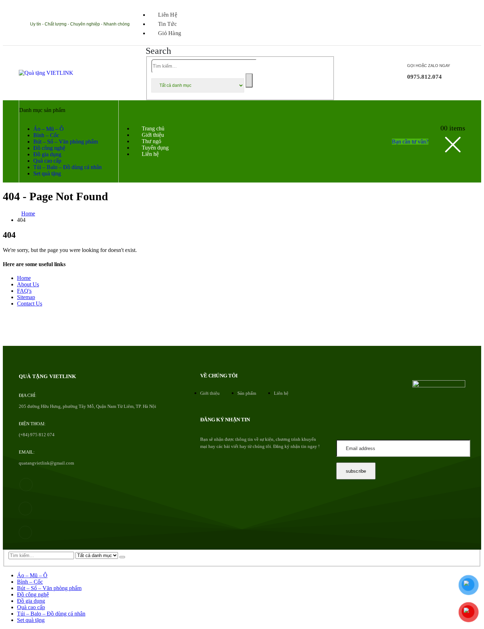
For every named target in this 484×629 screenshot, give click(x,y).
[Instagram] (25, 532)
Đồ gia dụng (47, 154)
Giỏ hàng (169, 33)
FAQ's (24, 291)
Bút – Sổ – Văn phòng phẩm (65, 142)
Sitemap (26, 297)
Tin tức (167, 24)
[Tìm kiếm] (249, 80)
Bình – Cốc (46, 135)
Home (24, 278)
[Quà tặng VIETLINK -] (46, 73)
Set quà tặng (47, 173)
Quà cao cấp (47, 161)
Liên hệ (167, 15)
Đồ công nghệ (49, 148)
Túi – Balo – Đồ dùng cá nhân (67, 167)
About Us (28, 284)
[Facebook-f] (26, 484)
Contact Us (29, 304)
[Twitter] (25, 508)
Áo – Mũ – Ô (48, 129)
